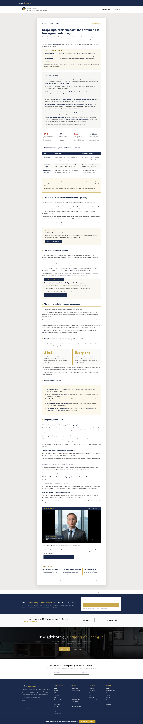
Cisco (55, 711)
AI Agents (83, 4)
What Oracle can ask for (90, 569)
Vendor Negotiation (76, 699)
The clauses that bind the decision (72, 569)
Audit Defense (75, 701)
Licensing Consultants (76, 706)
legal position (90, 408)
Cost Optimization (76, 704)
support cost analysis (65, 330)
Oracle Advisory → (113, 620)
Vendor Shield (77, 649)
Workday (56, 709)
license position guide (65, 218)
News (89, 2)
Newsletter (109, 3)
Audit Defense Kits (93, 699)
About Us (108, 688)
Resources (50, 4)
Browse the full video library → (81, 556)
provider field (49, 410)
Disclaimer (108, 704)
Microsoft (56, 690)
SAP (55, 692)
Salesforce (56, 695)
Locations (108, 692)
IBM (55, 697)
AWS (55, 702)
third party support (74, 270)
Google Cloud (57, 704)
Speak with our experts (87, 721)
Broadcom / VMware (58, 699)
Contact (108, 695)
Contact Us (120, 3)
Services (42, 4)
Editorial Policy (109, 702)
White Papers (59, 2)
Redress (24, 3)
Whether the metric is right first (51, 569)
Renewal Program (76, 690)
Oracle (55, 688)
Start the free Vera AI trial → (56, 295)
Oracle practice (61, 410)
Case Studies (74, 2)
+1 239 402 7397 (25, 711)
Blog (90, 692)
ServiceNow (56, 706)
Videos (66, 4)
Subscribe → (85, 672)
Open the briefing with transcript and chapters (58, 557)
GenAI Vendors (57, 713)
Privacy (108, 697)
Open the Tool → (87, 620)
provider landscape (67, 275)
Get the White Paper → (101, 605)
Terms (107, 699)
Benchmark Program (76, 692)
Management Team (110, 690)
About (95, 4)
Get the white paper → (53, 241)
